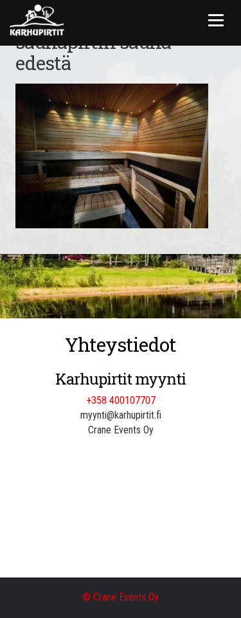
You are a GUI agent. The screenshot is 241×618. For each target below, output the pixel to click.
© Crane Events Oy (120, 597)
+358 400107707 (121, 400)
